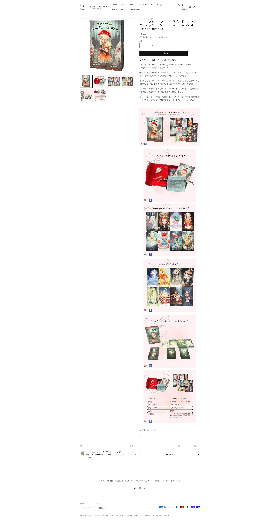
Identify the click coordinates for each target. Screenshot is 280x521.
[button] (133, 4)
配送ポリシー (138, 515)
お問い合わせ (176, 481)
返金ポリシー (105, 515)
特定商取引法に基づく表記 (161, 515)
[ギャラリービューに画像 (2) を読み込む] (100, 81)
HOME (101, 481)
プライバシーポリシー (144, 481)
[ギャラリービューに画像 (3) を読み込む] (114, 81)
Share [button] (144, 436)
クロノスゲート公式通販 (92, 516)
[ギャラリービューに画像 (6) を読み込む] (100, 95)
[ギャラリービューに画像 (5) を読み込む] (86, 95)
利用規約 (129, 515)
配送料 (145, 37)
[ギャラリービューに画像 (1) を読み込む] (86, 81)
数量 (140, 41)
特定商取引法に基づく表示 (124, 481)
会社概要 (109, 481)
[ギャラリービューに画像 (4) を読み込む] (127, 81)
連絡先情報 (148, 515)
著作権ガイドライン (161, 481)
